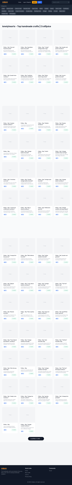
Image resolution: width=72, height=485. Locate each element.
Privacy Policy (28, 476)
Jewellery (4, 11)
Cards (3, 8)
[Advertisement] (36, 19)
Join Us (27, 474)
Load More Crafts (35, 438)
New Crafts (27, 472)
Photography (12, 13)
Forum (50, 470)
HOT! (39, 2)
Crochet (55, 11)
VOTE (14, 54)
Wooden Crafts (27, 8)
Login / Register (27, 2)
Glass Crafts (11, 11)
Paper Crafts (35, 8)
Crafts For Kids (18, 8)
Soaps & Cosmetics (20, 11)
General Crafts (10, 8)
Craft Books (65, 8)
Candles (46, 8)
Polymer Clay (5, 13)
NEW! (34, 2)
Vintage (44, 11)
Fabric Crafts (58, 8)
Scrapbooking (29, 11)
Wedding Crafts (37, 11)
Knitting (50, 11)
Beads (41, 8)
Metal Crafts (62, 11)
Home (19, 2)
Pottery (52, 8)
